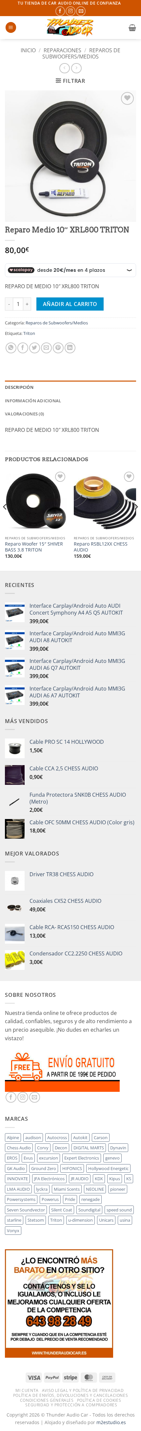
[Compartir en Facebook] (22, 347)
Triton (29, 333)
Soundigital (89, 1210)
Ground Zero (43, 1168)
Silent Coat (61, 1210)
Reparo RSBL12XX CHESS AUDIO (101, 546)
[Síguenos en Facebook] (60, 11)
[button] (11, 27)
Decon (61, 1148)
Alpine (13, 1137)
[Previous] (5, 519)
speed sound (119, 1210)
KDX (99, 1179)
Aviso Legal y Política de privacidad (83, 1390)
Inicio (28, 50)
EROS (12, 1158)
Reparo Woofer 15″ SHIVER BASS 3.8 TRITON (34, 546)
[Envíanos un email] (81, 11)
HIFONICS (72, 1168)
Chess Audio (19, 1148)
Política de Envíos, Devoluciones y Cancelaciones (70, 1395)
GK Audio (16, 1168)
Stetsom (36, 1220)
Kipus (114, 1179)
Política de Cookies (99, 1400)
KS (128, 1179)
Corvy (43, 1148)
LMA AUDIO (18, 1189)
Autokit (80, 1137)
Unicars (106, 1220)
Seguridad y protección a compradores (71, 1405)
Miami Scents (67, 1189)
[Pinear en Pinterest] (58, 347)
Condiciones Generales (47, 1400)
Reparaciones (62, 50)
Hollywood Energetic (108, 1168)
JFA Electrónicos (49, 1179)
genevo (112, 1158)
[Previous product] (76, 68)
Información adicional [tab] (33, 401)
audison (33, 1137)
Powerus (50, 1199)
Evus (28, 1158)
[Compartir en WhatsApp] (11, 347)
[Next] (136, 519)
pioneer (117, 1189)
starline (14, 1220)
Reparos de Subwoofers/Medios (81, 53)
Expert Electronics (81, 1158)
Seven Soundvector (26, 1210)
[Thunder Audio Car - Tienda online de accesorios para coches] (70, 27)
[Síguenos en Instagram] (70, 11)
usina (125, 1220)
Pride (70, 1199)
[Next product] (64, 68)
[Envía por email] (46, 347)
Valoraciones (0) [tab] (24, 414)
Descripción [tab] (19, 387)
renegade (90, 1199)
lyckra (42, 1189)
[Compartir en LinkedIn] (70, 347)
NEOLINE (95, 1189)
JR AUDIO (80, 1179)
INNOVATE (17, 1179)
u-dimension (80, 1220)
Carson (101, 1137)
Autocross (57, 1137)
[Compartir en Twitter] (34, 347)
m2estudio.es (111, 1422)
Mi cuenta (27, 1390)
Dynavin (118, 1148)
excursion (48, 1158)
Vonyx (13, 1230)
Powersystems (21, 1199)
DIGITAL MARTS (88, 1148)
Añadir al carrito (70, 304)
